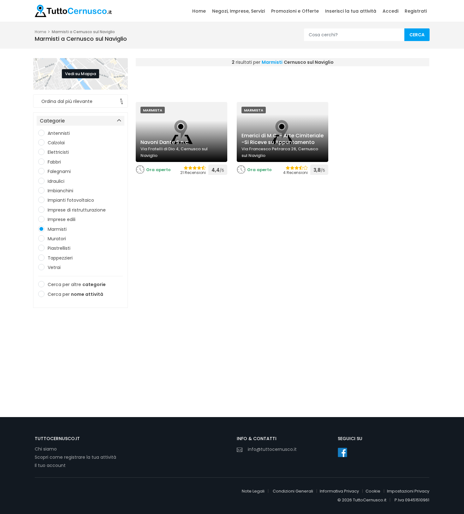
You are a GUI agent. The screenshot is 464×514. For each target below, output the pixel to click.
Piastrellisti (59, 248)
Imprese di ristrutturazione (77, 210)
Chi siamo (46, 449)
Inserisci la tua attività (350, 11)
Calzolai (56, 143)
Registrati (416, 11)
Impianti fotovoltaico (71, 200)
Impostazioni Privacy (408, 491)
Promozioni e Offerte (295, 11)
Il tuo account (50, 465)
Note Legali (253, 491)
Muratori (57, 239)
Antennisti (59, 133)
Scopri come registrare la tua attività (75, 457)
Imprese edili (61, 219)
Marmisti (57, 229)
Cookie (373, 491)
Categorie (52, 120)
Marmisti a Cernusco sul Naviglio (83, 31)
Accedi (390, 11)
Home (199, 11)
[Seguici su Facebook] (342, 452)
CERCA (417, 35)
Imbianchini (60, 191)
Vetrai (54, 267)
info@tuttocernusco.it (272, 449)
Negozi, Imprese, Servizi (238, 11)
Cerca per (75, 294)
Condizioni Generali (293, 491)
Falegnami (59, 171)
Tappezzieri (60, 258)
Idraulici (56, 181)
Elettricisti (58, 152)
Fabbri (54, 162)
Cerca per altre (77, 284)
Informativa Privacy (339, 491)
